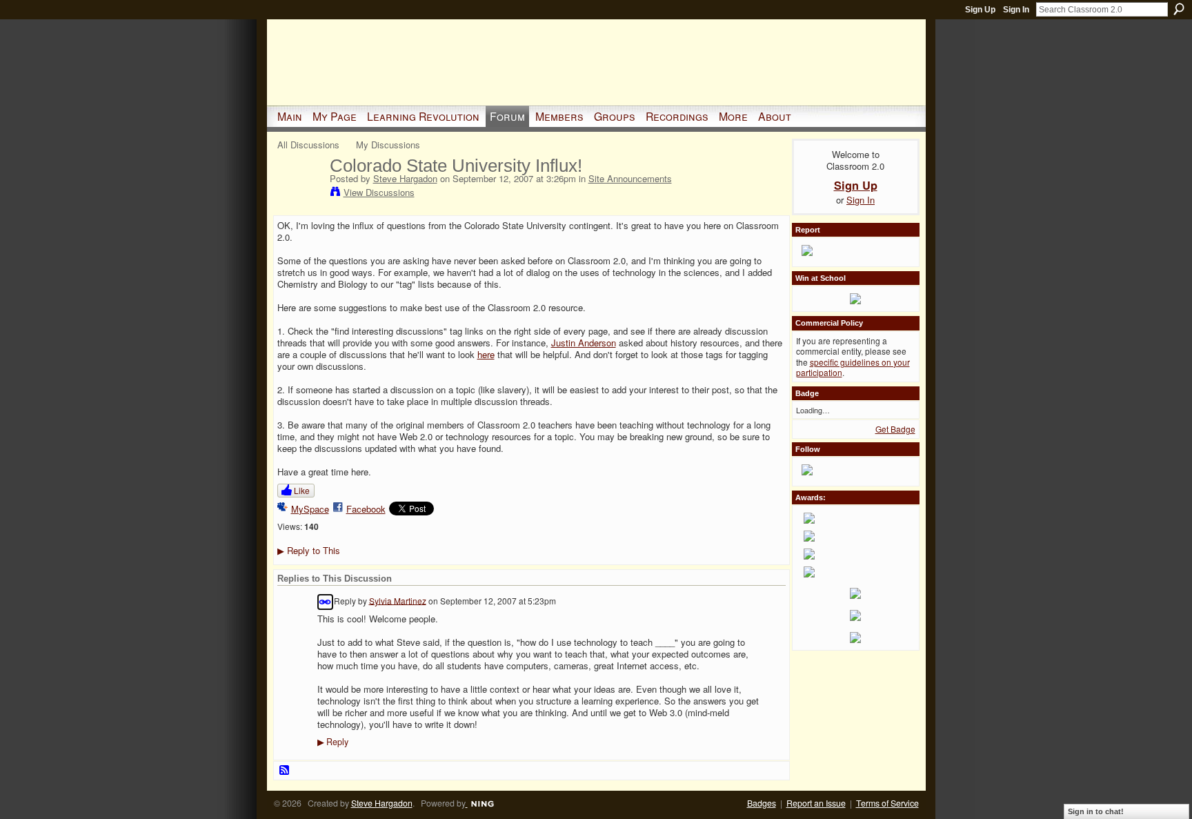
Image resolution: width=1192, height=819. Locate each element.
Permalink (325, 602)
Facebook (366, 508)
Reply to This (308, 550)
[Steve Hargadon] (299, 193)
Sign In (1016, 9)
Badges (761, 803)
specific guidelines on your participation (853, 367)
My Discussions (388, 144)
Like (302, 490)
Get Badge (895, 429)
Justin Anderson (583, 342)
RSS (285, 770)
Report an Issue (816, 803)
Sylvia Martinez (397, 600)
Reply (332, 742)
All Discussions (308, 144)
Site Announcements (630, 178)
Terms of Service (887, 803)
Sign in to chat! (1096, 811)
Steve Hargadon (405, 178)
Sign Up (980, 9)
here (486, 354)
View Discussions (379, 192)
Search (1178, 9)
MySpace (310, 508)
